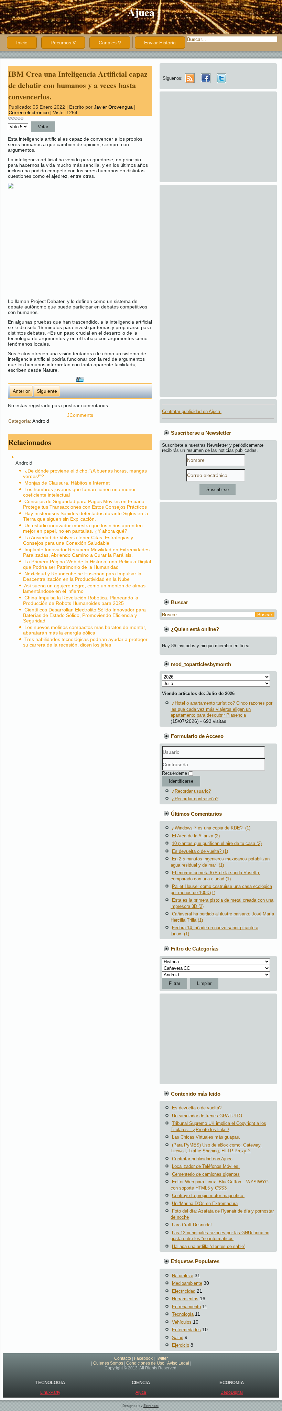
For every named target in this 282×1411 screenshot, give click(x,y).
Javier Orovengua (113, 107)
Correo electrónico (29, 112)
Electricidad (183, 1291)
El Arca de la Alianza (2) (196, 835)
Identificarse (181, 781)
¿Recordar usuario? (191, 791)
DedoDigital (231, 1392)
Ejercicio (180, 1345)
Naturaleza (182, 1275)
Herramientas (185, 1298)
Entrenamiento (186, 1306)
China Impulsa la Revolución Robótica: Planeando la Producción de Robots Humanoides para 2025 (80, 600)
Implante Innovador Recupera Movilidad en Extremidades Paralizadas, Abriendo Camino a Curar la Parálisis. (86, 552)
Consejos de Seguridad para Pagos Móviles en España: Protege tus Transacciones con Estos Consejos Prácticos (85, 504)
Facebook (143, 1358)
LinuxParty (50, 1392)
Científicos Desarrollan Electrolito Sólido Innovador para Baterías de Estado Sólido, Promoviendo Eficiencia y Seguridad (84, 615)
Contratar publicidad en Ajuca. (191, 411)
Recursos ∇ (63, 42)
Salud (177, 1337)
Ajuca (141, 12)
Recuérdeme (174, 773)
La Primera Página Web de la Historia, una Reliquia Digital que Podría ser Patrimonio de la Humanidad (87, 564)
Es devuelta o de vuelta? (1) (200, 851)
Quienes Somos (108, 1363)
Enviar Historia (160, 42)
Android (40, 421)
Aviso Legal (178, 1363)
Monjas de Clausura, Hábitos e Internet (67, 483)
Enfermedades (186, 1329)
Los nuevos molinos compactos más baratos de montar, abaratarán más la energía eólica (84, 630)
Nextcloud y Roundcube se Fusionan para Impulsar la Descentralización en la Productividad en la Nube (82, 576)
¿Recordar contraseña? (195, 798)
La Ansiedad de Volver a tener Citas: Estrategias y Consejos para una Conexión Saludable (78, 540)
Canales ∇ (110, 42)
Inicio (22, 42)
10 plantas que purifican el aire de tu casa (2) (217, 843)
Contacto (122, 1358)
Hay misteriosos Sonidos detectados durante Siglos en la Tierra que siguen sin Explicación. (85, 516)
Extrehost (151, 1406)
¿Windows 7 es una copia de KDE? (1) (211, 828)
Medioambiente (187, 1283)
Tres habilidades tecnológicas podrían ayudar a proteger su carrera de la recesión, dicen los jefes (85, 642)
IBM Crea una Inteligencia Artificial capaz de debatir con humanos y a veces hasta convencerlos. (78, 85)
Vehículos (182, 1322)
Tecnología (183, 1314)
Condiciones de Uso (145, 1363)
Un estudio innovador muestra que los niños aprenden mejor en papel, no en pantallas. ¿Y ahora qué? (83, 528)
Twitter (162, 1358)
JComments (80, 415)
